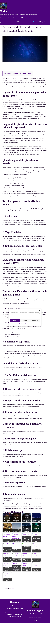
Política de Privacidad (35, 617)
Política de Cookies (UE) (35, 614)
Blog (13, 588)
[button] (39, 310)
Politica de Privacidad (26, 323)
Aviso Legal (31, 323)
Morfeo (4, 11)
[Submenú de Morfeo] (5, 17)
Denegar (25, 320)
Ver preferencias (35, 320)
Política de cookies (19, 323)
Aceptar (14, 320)
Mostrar (29, 73)
